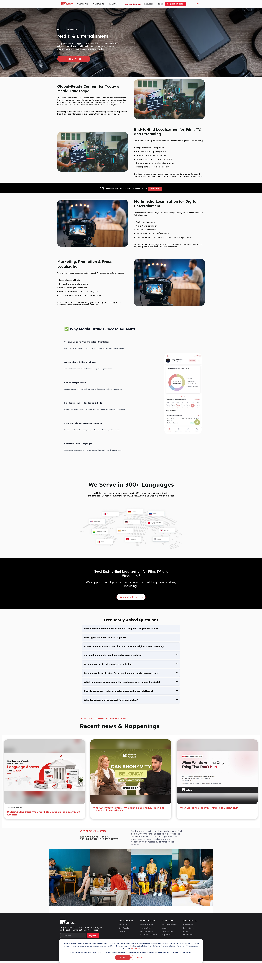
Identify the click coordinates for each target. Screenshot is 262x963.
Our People (124, 936)
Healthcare (188, 933)
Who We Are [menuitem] (82, 4)
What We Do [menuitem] (98, 4)
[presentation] (125, 827)
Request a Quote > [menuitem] (175, 4)
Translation (145, 936)
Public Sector (189, 936)
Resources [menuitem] (148, 4)
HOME (59, 29)
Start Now (155, 189)
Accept (122, 957)
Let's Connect (74, 58)
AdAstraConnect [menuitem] (133, 4)
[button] (131, 827)
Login (164, 936)
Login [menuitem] (160, 4)
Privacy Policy (135, 948)
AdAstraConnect (169, 933)
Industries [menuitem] (113, 4)
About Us (123, 933)
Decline (139, 957)
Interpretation (146, 933)
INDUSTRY (67, 29)
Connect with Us (128, 597)
